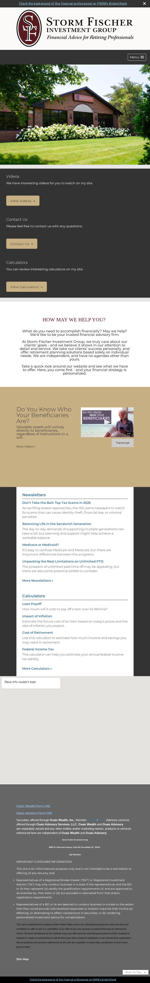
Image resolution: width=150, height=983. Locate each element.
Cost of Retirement (37, 632)
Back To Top (133, 972)
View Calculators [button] (24, 287)
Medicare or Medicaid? (40, 545)
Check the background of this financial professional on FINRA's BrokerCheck (73, 3)
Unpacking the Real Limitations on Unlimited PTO (62, 561)
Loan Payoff (31, 604)
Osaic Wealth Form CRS (33, 806)
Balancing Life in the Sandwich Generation (56, 524)
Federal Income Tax (38, 649)
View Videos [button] (20, 201)
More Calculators (37, 668)
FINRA (92, 820)
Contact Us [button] (19, 244)
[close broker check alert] (144, 3)
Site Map (22, 959)
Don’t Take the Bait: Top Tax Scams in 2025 (56, 503)
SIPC (101, 820)
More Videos (26, 446)
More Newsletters (37, 580)
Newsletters (34, 494)
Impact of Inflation (37, 616)
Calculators (33, 596)
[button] (137, 57)
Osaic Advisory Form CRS (34, 813)
